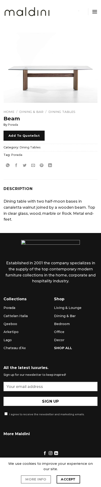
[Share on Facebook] (16, 165)
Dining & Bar (31, 112)
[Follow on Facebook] (45, 453)
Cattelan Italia (16, 316)
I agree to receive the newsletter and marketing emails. (46, 414)
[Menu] (94, 11)
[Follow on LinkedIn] (56, 453)
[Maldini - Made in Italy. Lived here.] (27, 12)
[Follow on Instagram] (50, 453)
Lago (8, 340)
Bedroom (62, 324)
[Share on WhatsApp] (8, 165)
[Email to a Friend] (33, 165)
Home (9, 112)
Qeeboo (10, 324)
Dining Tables (61, 112)
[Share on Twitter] (25, 165)
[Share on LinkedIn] (50, 165)
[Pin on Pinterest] (42, 165)
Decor (59, 340)
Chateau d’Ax (15, 348)
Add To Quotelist (24, 135)
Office (59, 332)
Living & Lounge (68, 308)
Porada (13, 124)
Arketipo (11, 332)
